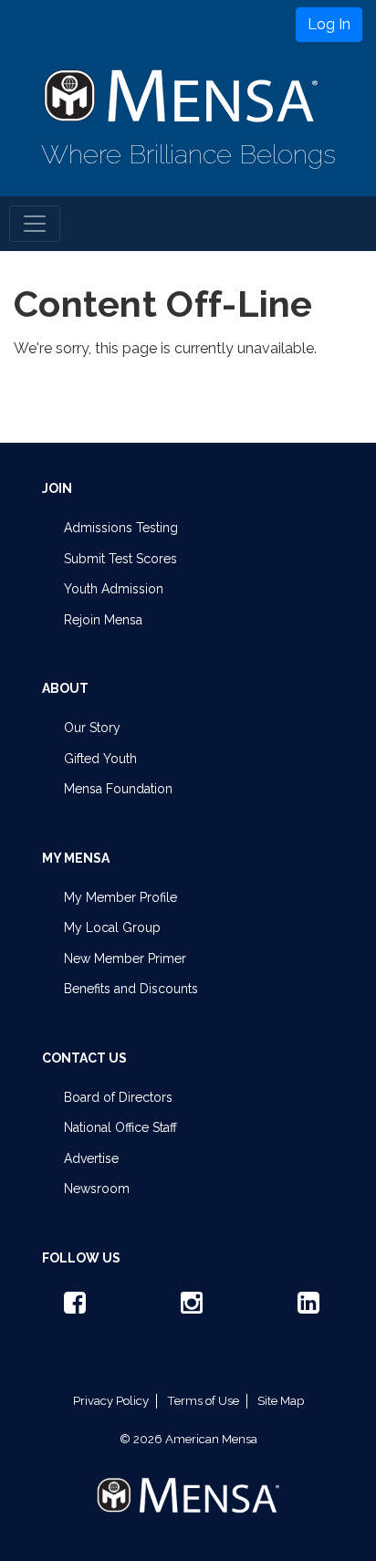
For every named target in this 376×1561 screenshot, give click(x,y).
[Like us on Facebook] (71, 1307)
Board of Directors (118, 1097)
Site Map (280, 1401)
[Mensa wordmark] (188, 1479)
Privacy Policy (111, 1401)
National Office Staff (120, 1127)
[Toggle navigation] (34, 223)
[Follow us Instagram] (188, 1307)
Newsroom (97, 1188)
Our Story (92, 727)
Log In (329, 24)
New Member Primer (125, 958)
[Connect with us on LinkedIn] (305, 1307)
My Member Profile (120, 897)
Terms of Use (203, 1401)
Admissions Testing (121, 527)
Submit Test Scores (120, 558)
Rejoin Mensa (103, 620)
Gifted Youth (100, 758)
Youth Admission (113, 588)
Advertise (91, 1158)
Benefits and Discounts (131, 988)
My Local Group (112, 927)
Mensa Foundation (118, 788)
